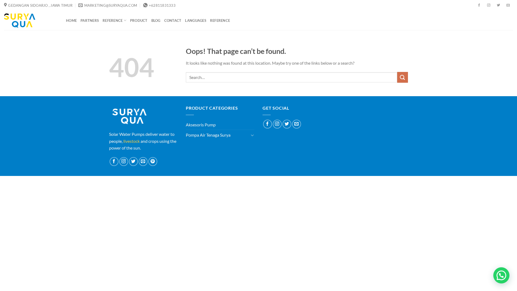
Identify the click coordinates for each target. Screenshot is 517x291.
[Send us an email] (508, 5)
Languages (195, 20)
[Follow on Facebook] (479, 5)
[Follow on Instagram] (488, 5)
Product (139, 20)
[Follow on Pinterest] (152, 161)
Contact (172, 20)
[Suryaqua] (31, 20)
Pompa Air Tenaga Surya (208, 134)
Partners (90, 20)
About (242, 183)
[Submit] (402, 77)
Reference (113, 20)
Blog (155, 20)
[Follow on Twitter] (498, 5)
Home (71, 20)
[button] (501, 275)
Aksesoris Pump (201, 124)
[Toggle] (252, 135)
